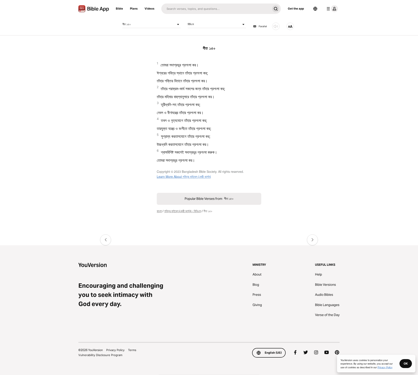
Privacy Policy (115, 350)
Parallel (263, 26)
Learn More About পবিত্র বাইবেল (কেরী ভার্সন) (184, 176)
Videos (149, 8)
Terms (132, 350)
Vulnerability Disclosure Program (100, 355)
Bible (119, 8)
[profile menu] (331, 8)
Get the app (296, 8)
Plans (134, 8)
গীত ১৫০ (126, 24)
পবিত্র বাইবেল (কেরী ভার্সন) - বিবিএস (182, 211)
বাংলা (159, 211)
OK (406, 363)
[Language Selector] (315, 8)
